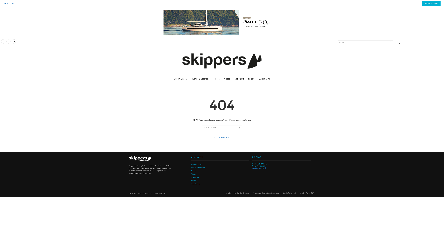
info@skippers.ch (259, 168)
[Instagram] (8, 41)
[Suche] (390, 42)
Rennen (216, 79)
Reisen (251, 79)
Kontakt (228, 193)
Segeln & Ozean (181, 79)
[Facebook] (3, 41)
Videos (227, 79)
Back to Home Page (222, 137)
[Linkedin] (14, 41)
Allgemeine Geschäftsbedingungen (266, 193)
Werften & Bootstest (200, 79)
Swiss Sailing (264, 79)
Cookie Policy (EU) (307, 193)
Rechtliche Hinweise (241, 193)
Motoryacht (239, 79)
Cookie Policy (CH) (289, 193)
